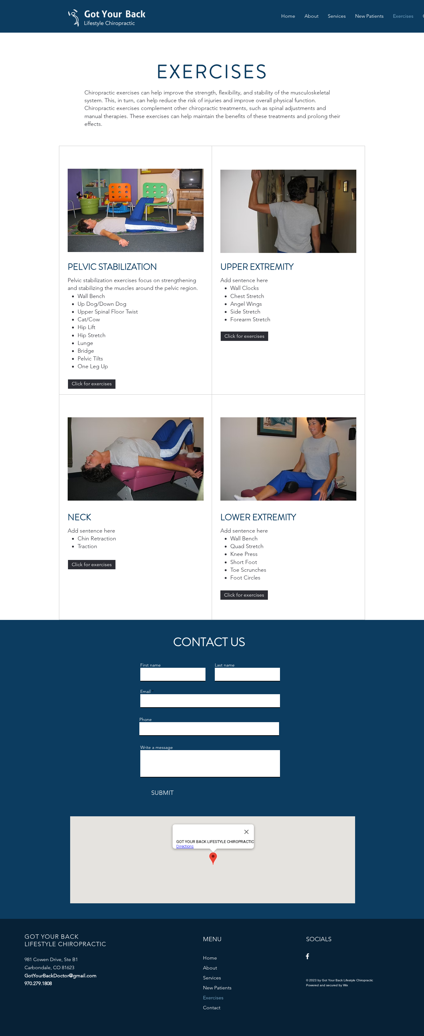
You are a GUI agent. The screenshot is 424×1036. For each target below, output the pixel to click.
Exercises (213, 998)
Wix (345, 985)
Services (212, 978)
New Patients (217, 988)
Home (210, 958)
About (210, 968)
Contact (211, 1008)
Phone (145, 719)
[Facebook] (307, 956)
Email (145, 691)
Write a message (156, 747)
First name (150, 665)
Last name (225, 665)
